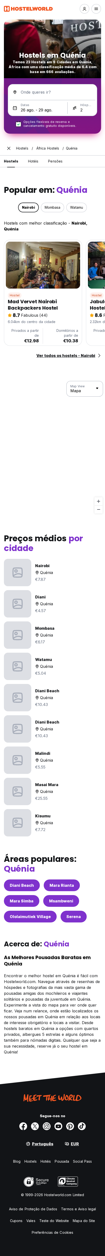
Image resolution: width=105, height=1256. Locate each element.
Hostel (15, 295)
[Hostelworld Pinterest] (70, 1126)
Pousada (62, 1161)
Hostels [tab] (11, 161)
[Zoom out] (98, 509)
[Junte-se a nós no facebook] (23, 1126)
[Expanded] (9, 148)
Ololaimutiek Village (30, 916)
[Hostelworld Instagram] (47, 1126)
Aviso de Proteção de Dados (33, 1209)
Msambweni (61, 901)
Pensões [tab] (55, 161)
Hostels (30, 1161)
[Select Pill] (84, 9)
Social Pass (82, 1161)
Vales (30, 1221)
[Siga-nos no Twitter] (35, 1126)
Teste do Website (54, 1221)
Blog (17, 1161)
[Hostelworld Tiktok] (82, 1126)
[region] (52, 447)
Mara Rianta (62, 885)
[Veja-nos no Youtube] (58, 1126)
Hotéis (46, 1161)
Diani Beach (22, 885)
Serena (73, 916)
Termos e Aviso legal (78, 1209)
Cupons (16, 1221)
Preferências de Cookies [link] (52, 1232)
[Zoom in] (98, 501)
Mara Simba (21, 901)
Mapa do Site (84, 1221)
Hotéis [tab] (33, 161)
